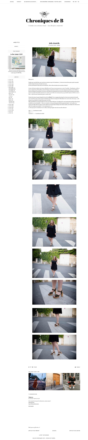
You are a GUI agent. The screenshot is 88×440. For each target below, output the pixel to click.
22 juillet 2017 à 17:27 (34, 398)
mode (58, 45)
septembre (12, 92)
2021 (10, 81)
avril (10, 98)
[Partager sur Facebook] (30, 367)
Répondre (31, 406)
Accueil (12, 1)
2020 (10, 82)
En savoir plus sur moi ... (30, 1)
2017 (10, 86)
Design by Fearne (50, 438)
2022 (10, 79)
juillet (11, 94)
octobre (11, 90)
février (11, 101)
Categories (67, 1)
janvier (11, 102)
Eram (34, 113)
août (10, 93)
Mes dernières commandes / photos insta (50, 1)
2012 (10, 110)
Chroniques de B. (40, 438)
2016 (10, 104)
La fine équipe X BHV (16, 54)
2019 (10, 84)
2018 (10, 85)
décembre (11, 88)
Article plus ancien (74, 430)
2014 (10, 107)
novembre (11, 89)
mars (10, 100)
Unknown (31, 397)
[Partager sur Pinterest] (32, 367)
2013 (10, 108)
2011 (10, 111)
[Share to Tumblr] (34, 367)
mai (10, 97)
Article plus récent (34, 430)
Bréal (32, 110)
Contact (19, 1)
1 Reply (78, 367)
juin (10, 96)
